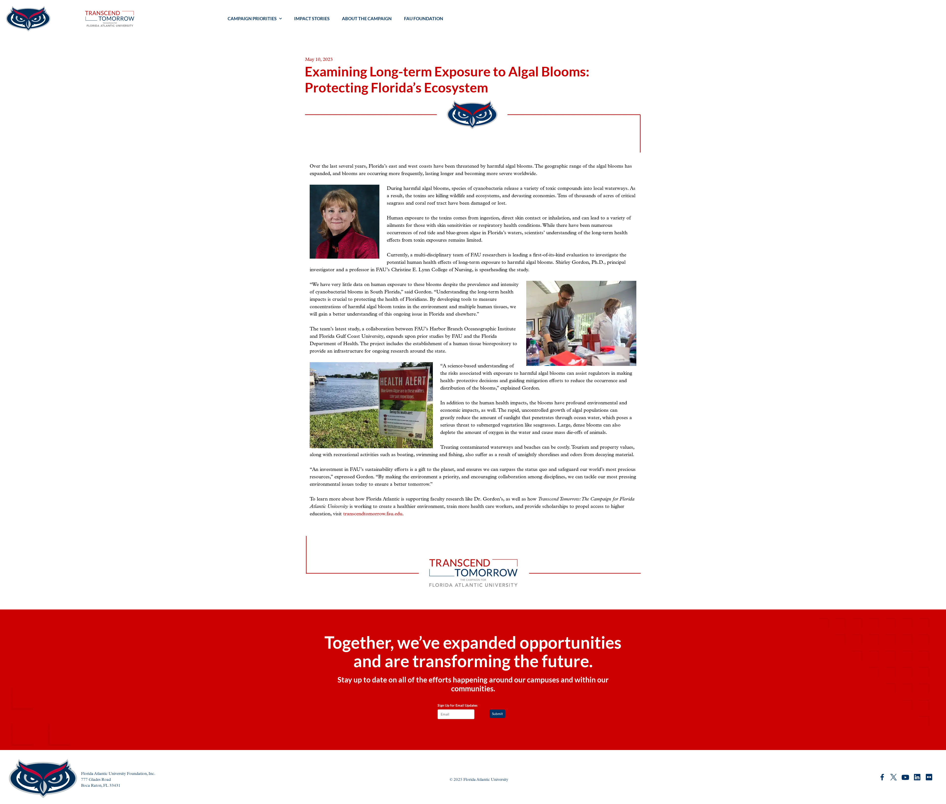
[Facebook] (882, 777)
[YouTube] (905, 777)
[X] (893, 777)
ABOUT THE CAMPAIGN (367, 18)
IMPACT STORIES (312, 18)
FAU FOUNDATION (423, 18)
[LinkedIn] (917, 777)
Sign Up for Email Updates (459, 705)
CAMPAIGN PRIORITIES (252, 18)
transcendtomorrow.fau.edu (372, 514)
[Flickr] (929, 777)
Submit (497, 714)
